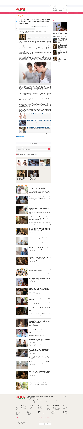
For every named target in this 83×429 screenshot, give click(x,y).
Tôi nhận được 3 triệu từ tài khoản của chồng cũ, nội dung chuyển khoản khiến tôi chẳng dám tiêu (39, 208)
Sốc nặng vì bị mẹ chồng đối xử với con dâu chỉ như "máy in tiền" (38, 113)
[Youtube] (53, 8)
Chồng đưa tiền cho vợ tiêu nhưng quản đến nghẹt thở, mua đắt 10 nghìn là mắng (39, 340)
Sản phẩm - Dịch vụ (40, 12)
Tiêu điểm (64, 412)
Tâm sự (18, 16)
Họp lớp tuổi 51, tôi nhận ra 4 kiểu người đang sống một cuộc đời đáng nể (40, 269)
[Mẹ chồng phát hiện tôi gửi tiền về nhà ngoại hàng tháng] (22, 301)
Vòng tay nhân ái (53, 411)
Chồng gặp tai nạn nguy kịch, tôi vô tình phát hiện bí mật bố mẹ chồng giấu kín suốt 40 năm (40, 197)
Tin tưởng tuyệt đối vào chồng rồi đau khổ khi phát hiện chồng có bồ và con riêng (21, 179)
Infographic (48, 409)
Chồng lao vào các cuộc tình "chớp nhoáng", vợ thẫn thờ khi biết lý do (39, 127)
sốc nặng (32, 154)
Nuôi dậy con (23, 407)
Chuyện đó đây (65, 413)
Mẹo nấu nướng (65, 407)
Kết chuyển (52, 413)
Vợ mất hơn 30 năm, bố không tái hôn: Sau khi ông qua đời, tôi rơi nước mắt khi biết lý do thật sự (40, 373)
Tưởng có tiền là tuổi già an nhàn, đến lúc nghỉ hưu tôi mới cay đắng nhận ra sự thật (40, 383)
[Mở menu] (67, 12)
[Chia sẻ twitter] (17, 22)
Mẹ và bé (31, 407)
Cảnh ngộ (52, 412)
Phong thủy (17, 413)
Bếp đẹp (64, 408)
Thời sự (17, 406)
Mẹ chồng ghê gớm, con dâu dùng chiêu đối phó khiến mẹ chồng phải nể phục (33, 178)
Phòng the (52, 12)
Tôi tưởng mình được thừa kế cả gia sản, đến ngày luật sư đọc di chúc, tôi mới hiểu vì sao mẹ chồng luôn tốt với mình (39, 229)
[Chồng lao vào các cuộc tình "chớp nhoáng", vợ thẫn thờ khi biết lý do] (45, 162)
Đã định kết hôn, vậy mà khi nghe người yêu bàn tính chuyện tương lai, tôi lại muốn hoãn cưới (39, 331)
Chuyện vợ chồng (23, 406)
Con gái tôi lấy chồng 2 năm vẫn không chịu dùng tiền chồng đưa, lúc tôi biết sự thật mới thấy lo (39, 289)
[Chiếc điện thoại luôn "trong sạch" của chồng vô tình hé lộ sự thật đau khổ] (33, 162)
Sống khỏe (26, 12)
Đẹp (48, 12)
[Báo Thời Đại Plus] (64, 10)
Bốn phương (64, 12)
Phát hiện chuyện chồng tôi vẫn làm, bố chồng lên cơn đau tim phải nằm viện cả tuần (40, 362)
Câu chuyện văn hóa (40, 406)
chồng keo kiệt (22, 154)
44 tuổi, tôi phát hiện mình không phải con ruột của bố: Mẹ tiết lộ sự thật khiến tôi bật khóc (39, 351)
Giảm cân (28, 414)
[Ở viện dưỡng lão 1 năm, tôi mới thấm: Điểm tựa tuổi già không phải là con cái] (22, 190)
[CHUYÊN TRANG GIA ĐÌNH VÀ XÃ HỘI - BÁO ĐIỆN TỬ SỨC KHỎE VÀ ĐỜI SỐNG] (20, 9)
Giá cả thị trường (55, 407)
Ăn (44, 12)
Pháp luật (17, 409)
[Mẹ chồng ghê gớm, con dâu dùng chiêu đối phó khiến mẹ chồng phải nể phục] (33, 173)
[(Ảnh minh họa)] (35, 72)
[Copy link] (17, 24)
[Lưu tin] (17, 26)
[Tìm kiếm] (66, 5)
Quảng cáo (48, 423)
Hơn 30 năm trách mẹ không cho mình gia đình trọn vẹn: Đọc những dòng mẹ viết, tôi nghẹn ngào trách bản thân (39, 218)
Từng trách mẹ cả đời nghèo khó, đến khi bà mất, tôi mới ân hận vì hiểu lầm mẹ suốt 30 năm (39, 309)
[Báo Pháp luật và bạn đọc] (60, 10)
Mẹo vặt (17, 414)
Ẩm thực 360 (65, 406)
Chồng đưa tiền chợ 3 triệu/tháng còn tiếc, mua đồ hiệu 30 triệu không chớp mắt (39, 248)
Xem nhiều (57, 21)
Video (47, 407)
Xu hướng (54, 406)
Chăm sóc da (29, 413)
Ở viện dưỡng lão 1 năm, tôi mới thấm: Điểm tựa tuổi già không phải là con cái (39, 187)
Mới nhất (52, 5)
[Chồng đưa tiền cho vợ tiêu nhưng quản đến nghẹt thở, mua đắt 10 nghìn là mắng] (22, 343)
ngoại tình (28, 154)
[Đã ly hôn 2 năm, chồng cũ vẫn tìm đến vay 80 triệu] (22, 241)
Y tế (30, 408)
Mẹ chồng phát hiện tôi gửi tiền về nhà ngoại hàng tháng (39, 298)
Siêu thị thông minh (56, 409)
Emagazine (48, 406)
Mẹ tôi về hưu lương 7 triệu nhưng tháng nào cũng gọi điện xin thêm (39, 279)
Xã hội (19, 12)
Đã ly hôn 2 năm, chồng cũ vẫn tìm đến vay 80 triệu (40, 238)
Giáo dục (17, 408)
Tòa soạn (41, 423)
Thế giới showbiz (40, 407)
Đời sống (17, 407)
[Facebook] (63, 396)
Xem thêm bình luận (33, 143)
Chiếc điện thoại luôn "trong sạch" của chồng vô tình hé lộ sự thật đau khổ (33, 168)
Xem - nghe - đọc (40, 408)
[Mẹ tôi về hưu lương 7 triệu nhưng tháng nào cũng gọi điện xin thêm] (22, 282)
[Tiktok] (55, 8)
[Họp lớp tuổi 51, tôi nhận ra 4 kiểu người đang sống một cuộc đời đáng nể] (22, 272)
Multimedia (34, 12)
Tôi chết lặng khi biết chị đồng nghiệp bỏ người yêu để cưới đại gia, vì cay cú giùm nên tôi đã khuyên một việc (39, 321)
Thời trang (28, 412)
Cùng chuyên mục (22, 185)
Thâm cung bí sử (23, 408)
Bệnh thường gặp (32, 406)
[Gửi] (49, 149)
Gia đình (22, 12)
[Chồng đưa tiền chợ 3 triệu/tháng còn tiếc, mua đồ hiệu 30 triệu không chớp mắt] (22, 251)
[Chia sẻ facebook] (17, 19)
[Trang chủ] (16, 13)
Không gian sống (18, 412)
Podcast (48, 408)
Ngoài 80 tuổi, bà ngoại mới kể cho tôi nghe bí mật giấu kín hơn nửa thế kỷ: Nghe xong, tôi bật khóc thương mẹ (40, 259)
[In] (17, 28)
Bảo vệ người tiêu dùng (56, 408)
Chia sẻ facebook (19, 136)
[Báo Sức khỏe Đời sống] (55, 10)
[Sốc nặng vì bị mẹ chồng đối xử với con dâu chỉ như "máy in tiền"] (22, 162)
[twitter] (23, 136)
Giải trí (30, 12)
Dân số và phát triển (57, 12)
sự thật (36, 154)
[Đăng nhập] (66, 8)
